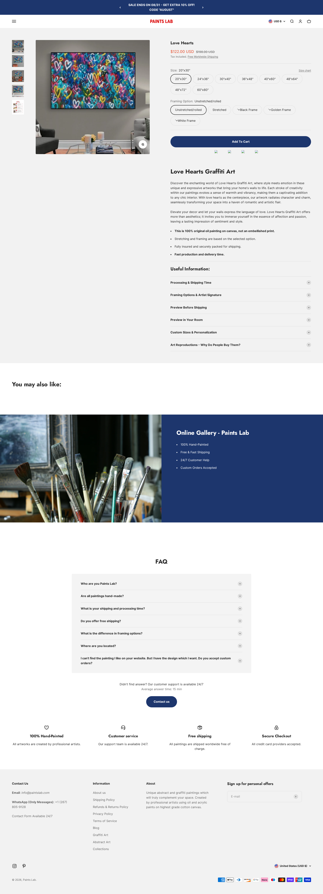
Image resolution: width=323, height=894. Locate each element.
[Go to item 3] (18, 76)
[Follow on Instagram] (14, 866)
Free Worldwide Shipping (203, 56)
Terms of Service (105, 821)
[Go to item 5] (18, 108)
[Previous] (120, 7)
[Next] (203, 7)
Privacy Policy (103, 814)
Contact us (162, 701)
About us (99, 793)
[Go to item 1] (18, 46)
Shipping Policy (104, 800)
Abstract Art (101, 842)
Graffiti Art (100, 835)
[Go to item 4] (18, 91)
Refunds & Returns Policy (110, 807)
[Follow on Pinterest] (24, 866)
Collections (101, 849)
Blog (96, 828)
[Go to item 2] (18, 61)
